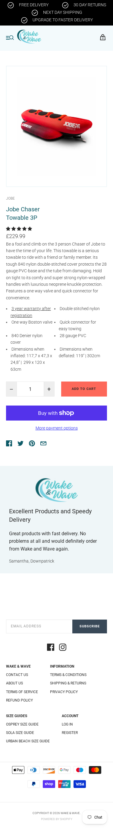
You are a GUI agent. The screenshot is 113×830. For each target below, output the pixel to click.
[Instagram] (62, 648)
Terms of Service (22, 692)
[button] (19, 228)
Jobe (10, 198)
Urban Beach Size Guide (28, 741)
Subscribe (90, 626)
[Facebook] (50, 648)
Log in (67, 724)
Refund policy (19, 700)
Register (70, 733)
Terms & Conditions (68, 675)
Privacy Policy (64, 692)
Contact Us (17, 675)
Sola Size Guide (20, 733)
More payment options (57, 428)
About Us (14, 683)
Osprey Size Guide (22, 724)
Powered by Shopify (56, 819)
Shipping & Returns (68, 683)
